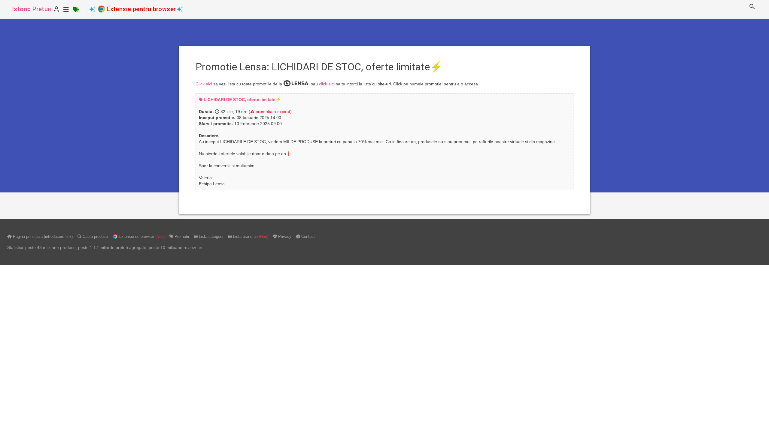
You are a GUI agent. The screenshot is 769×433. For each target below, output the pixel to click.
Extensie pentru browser (141, 9)
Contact (307, 236)
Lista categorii (210, 236)
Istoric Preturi (32, 9)
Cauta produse (94, 236)
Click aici (204, 83)
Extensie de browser (141, 236)
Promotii (181, 236)
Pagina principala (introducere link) (42, 236)
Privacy (284, 236)
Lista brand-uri (250, 236)
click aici (327, 83)
